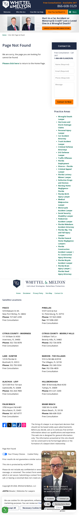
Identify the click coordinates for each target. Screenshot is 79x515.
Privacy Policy (38, 293)
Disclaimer (27, 293)
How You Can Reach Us (56, 12)
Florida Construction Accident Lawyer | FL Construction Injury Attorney (66, 252)
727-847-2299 (16, 317)
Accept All (11, 508)
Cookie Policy (32, 454)
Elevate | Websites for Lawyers (18, 491)
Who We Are (20, 12)
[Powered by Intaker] (63, 511)
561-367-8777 (16, 413)
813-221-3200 (55, 391)
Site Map (49, 293)
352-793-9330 (16, 365)
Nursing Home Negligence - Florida (64, 188)
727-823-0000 (55, 317)
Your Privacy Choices (16, 454)
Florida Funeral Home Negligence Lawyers (66, 241)
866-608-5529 (67, 6)
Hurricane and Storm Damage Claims (64, 125)
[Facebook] (4, 425)
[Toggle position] (68, 453)
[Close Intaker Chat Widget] (72, 453)
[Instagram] (24, 425)
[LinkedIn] (14, 425)
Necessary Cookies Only (33, 508)
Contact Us (59, 293)
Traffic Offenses (65, 158)
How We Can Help (36, 12)
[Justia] (19, 425)
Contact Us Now (64, 102)
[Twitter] (9, 425)
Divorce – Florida (65, 166)
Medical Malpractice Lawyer (63, 202)
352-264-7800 (16, 391)
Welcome (7, 12)
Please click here (10, 63)
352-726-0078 (16, 342)
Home (4, 35)
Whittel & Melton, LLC (27, 486)
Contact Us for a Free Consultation (56, 28)
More (74, 12)
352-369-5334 (55, 365)
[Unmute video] (44, 453)
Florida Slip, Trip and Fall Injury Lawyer (65, 233)
